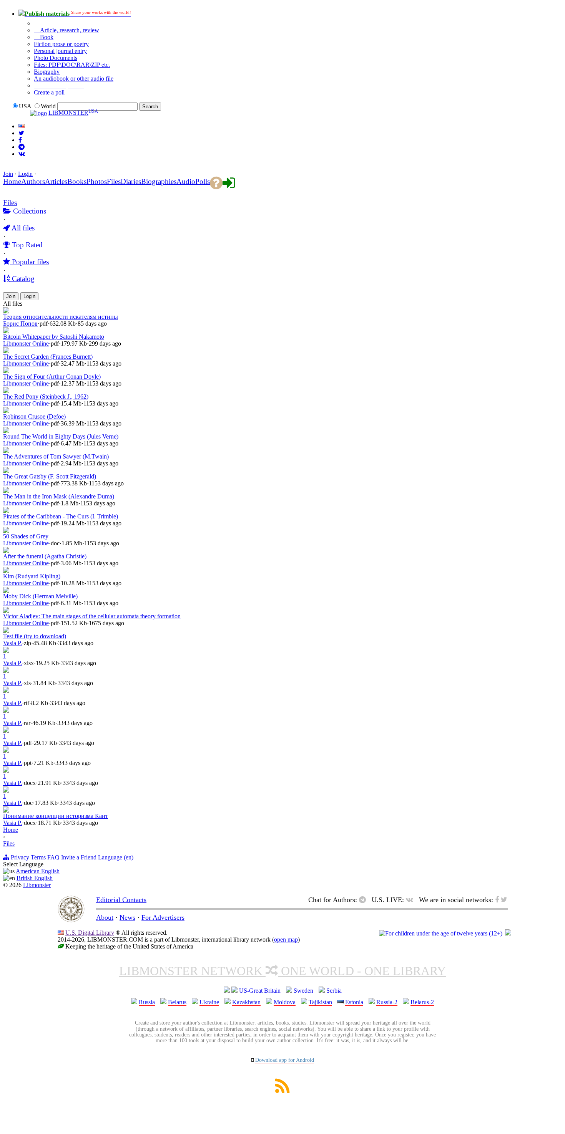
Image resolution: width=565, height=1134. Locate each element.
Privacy (20, 857)
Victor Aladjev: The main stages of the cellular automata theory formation (92, 616)
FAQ (53, 857)
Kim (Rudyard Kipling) (31, 576)
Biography (47, 71)
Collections (28, 211)
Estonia (354, 1002)
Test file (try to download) (34, 636)
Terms (38, 857)
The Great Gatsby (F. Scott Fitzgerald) (49, 476)
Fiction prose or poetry (61, 44)
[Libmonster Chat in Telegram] (364, 900)
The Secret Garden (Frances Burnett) (48, 356)
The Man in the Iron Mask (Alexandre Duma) (58, 496)
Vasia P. (12, 643)
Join (8, 174)
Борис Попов (20, 323)
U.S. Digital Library (89, 932)
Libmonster (37, 885)
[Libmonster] (71, 920)
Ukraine (209, 1002)
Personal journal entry (60, 51)
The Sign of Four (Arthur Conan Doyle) (52, 376)
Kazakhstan (246, 1002)
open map (286, 939)
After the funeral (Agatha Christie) (44, 556)
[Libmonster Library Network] (508, 933)
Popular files (29, 262)
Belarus (177, 1002)
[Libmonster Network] (440, 933)
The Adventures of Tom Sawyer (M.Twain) (56, 456)
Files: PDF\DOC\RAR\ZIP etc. (72, 64)
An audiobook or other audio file (73, 78)
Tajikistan (320, 1002)
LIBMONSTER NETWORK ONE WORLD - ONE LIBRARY (282, 971)
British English (35, 878)
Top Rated (26, 245)
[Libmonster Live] (21, 154)
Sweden (303, 990)
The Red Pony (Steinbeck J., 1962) (45, 396)
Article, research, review (68, 30)
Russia (147, 1002)
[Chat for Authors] (21, 147)
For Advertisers (162, 917)
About (104, 917)
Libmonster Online (26, 343)
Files (10, 203)
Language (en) (115, 857)
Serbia (334, 990)
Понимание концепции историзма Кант (55, 816)
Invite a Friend (78, 857)
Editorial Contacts (121, 900)
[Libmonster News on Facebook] (20, 140)
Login (25, 174)
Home (10, 829)
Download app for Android (284, 1060)
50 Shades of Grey (25, 536)
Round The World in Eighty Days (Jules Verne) (60, 436)
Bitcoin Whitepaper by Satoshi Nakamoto (53, 336)
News (127, 917)
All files (22, 228)
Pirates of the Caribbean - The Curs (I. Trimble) (60, 516)
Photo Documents (55, 58)
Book (45, 37)
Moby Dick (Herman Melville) (40, 596)
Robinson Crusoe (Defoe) (34, 416)
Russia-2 (386, 1002)
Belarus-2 (422, 1002)
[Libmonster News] (21, 133)
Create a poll (49, 92)
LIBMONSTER (68, 113)
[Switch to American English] (21, 126)
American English (38, 871)
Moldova (285, 1002)
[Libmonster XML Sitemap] (282, 1091)
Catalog (22, 279)
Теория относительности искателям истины (60, 316)
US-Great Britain (260, 990)
